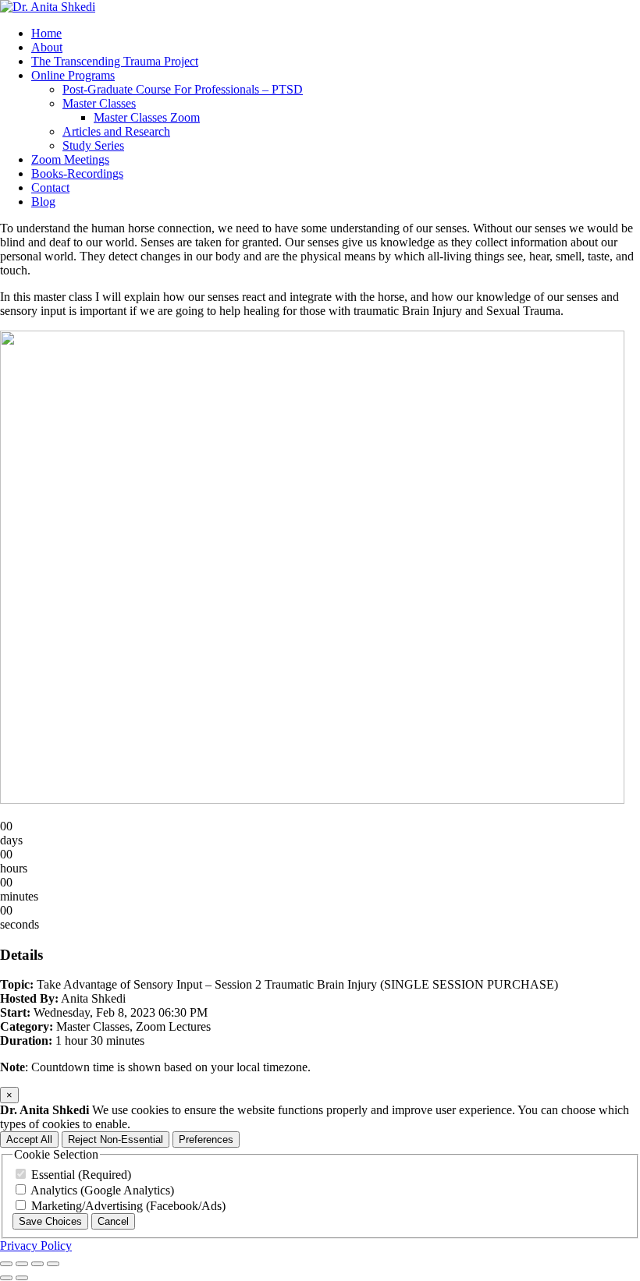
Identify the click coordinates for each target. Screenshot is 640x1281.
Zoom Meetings (70, 159)
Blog (43, 201)
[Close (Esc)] (53, 1264)
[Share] (37, 1264)
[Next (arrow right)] (22, 1278)
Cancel (113, 1221)
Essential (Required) (79, 1174)
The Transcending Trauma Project (114, 61)
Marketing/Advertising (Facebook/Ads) (127, 1205)
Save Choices (50, 1221)
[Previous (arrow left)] (6, 1278)
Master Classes (99, 103)
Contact (50, 187)
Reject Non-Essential (115, 1139)
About (46, 47)
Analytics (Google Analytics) (101, 1190)
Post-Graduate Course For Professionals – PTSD (182, 89)
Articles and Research (116, 131)
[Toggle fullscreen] (22, 1264)
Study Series (93, 145)
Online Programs (73, 75)
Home (46, 33)
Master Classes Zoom (147, 117)
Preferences (206, 1139)
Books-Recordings (77, 173)
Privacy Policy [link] (36, 1245)
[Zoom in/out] (6, 1264)
